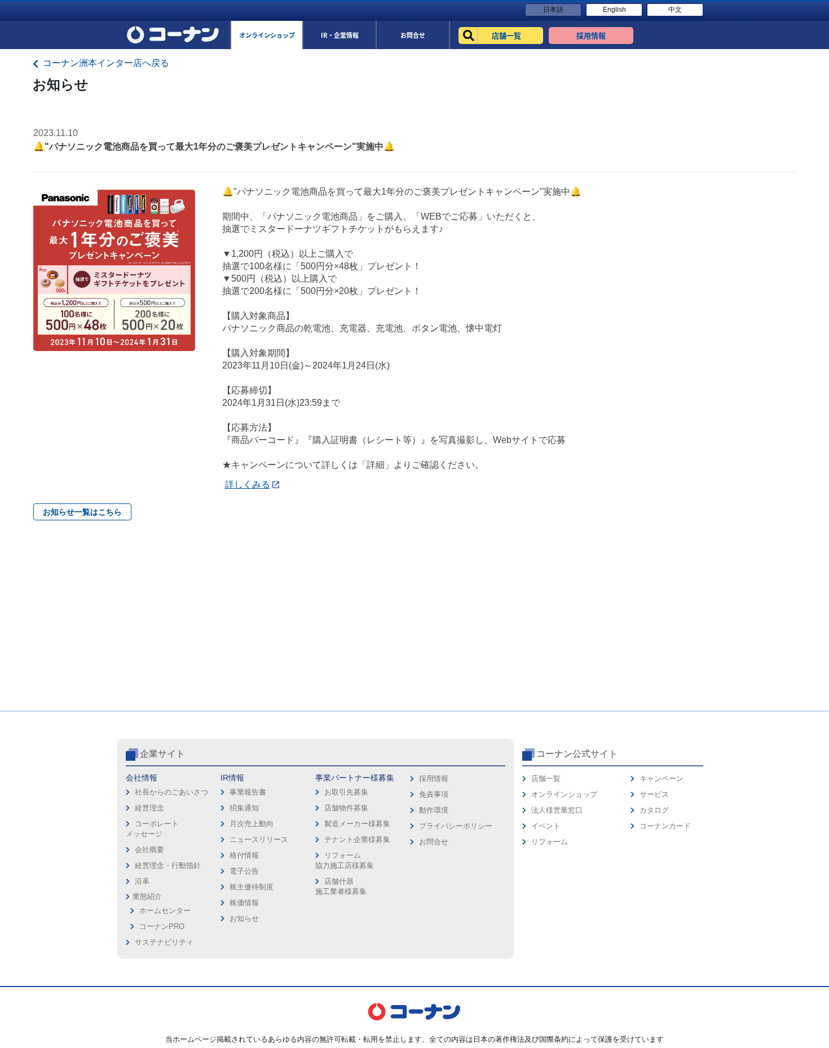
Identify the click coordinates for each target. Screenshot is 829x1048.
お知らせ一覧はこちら (82, 511)
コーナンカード (665, 826)
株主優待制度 (252, 887)
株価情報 (244, 902)
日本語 (553, 10)
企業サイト (162, 753)
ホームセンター (165, 910)
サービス (654, 794)
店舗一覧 (546, 778)
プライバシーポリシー (455, 826)
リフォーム (549, 841)
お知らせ (244, 918)
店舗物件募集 (346, 808)
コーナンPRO (161, 926)
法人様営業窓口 (557, 810)
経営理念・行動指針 (168, 865)
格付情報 (244, 855)
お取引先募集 (346, 792)
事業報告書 (248, 792)
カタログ (654, 810)
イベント (546, 826)
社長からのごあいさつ (171, 792)
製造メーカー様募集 (357, 823)
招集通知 (244, 808)
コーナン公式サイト (577, 753)
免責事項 (433, 794)
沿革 (142, 881)
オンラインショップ (564, 794)
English (614, 10)
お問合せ (433, 841)
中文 (675, 10)
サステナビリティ (164, 942)
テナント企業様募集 (357, 839)
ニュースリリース (259, 839)
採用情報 (433, 778)
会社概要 (149, 849)
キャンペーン (662, 778)
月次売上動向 (252, 823)
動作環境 (433, 810)
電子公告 (244, 871)
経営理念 (149, 808)
